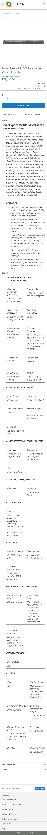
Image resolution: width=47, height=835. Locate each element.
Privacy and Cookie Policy (12, 804)
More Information (8, 765)
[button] (22, 65)
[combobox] (23, 13)
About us (5, 795)
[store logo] (15, 4)
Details (4, 120)
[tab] (23, 120)
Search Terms (7, 809)
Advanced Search (9, 814)
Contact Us (6, 824)
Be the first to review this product (11, 76)
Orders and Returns (10, 819)
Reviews (5, 769)
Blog (3, 828)
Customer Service (9, 799)
